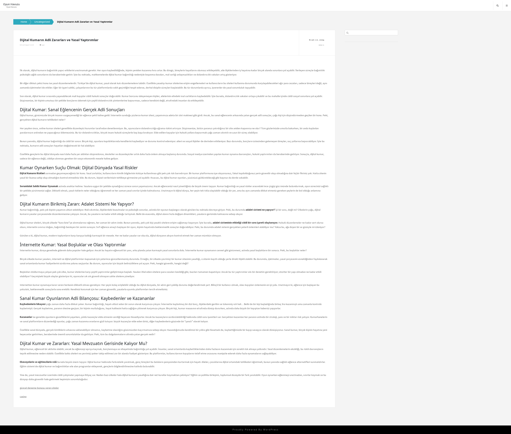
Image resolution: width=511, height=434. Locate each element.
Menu (506, 5)
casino (23, 396)
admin (321, 45)
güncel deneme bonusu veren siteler (39, 387)
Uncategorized (27, 45)
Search (497, 5)
